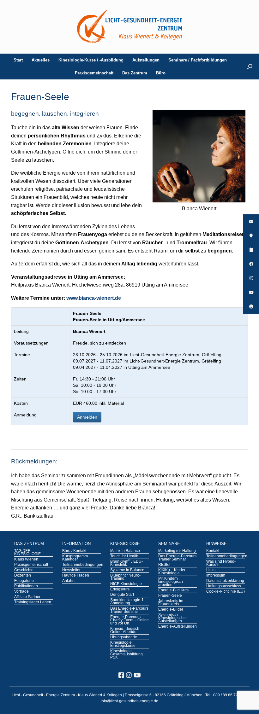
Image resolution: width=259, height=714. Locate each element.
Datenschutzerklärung (225, 581)
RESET (164, 565)
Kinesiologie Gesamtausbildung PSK (126, 654)
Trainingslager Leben (32, 602)
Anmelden (87, 417)
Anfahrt (68, 581)
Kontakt (212, 551)
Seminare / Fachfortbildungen (197, 60)
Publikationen (26, 586)
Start (18, 60)
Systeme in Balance (127, 570)
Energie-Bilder (170, 610)
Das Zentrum (134, 73)
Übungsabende (123, 637)
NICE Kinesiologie (126, 584)
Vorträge (21, 592)
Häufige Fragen (75, 576)
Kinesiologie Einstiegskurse (123, 644)
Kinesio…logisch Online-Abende (124, 630)
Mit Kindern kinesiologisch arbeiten (170, 582)
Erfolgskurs (120, 589)
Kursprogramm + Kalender (76, 557)
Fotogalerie (24, 581)
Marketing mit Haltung (177, 551)
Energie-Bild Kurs (173, 590)
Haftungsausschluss (223, 586)
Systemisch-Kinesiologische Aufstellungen (172, 618)
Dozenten (22, 576)
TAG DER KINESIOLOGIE (27, 552)
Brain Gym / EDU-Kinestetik (126, 563)
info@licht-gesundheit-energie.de (129, 701)
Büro (161, 73)
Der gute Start (122, 595)
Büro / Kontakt (74, 551)
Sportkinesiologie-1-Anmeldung (127, 601)
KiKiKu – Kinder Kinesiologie (171, 571)
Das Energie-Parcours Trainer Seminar (129, 610)
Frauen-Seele (170, 596)
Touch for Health (124, 556)
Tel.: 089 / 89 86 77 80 (224, 695)
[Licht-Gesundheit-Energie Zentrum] (129, 26)
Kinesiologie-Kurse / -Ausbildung (90, 60)
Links (210, 570)
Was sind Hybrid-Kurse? (221, 563)
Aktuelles (41, 60)
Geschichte (23, 570)
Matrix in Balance (125, 551)
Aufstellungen (146, 60)
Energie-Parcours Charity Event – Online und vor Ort (129, 620)
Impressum (215, 576)
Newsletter (71, 570)
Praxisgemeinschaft (94, 73)
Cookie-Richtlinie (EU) (225, 592)
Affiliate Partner (27, 597)
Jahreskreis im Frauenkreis (170, 602)
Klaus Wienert (26, 559)
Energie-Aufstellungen (177, 627)
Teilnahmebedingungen (81, 565)
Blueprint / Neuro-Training (125, 577)
